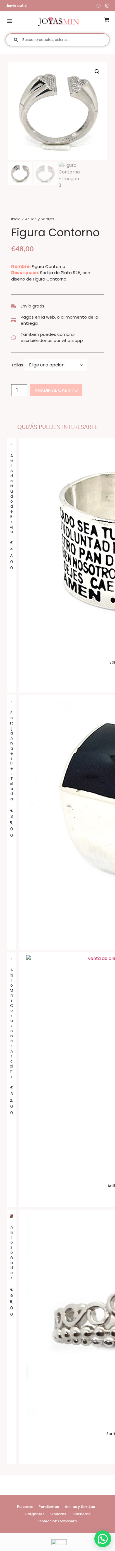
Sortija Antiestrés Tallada (11, 755)
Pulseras (25, 1506)
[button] (10, 21)
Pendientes (49, 1506)
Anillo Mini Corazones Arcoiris (11, 1023)
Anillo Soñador (11, 1252)
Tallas (17, 365)
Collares (58, 1514)
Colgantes (34, 1514)
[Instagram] (107, 5)
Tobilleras (81, 1514)
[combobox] (57, 39)
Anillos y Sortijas (39, 219)
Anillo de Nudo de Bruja (11, 493)
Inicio (16, 219)
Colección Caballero (57, 1521)
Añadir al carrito (56, 390)
